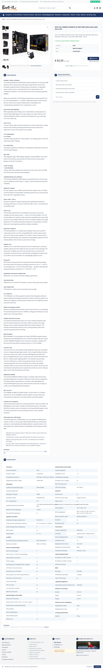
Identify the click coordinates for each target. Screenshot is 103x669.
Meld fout (46, 627)
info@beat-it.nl (58, 644)
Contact (4, 649)
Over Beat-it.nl (6, 642)
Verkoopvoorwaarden (7, 659)
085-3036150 (57, 642)
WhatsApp (57, 647)
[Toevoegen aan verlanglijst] (47, 27)
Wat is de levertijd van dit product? (64, 84)
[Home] (3, 15)
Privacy (4, 654)
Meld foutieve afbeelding (36, 65)
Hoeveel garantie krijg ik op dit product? (65, 88)
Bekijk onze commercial (81, 655)
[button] (30, 44)
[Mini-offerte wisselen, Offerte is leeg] (97, 8)
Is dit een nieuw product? (62, 81)
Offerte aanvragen (94, 61)
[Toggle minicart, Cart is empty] (100, 8)
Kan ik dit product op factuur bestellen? (65, 92)
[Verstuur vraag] (97, 97)
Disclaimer (5, 657)
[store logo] (9, 8)
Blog (94, 14)
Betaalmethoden (6, 645)
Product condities (6, 652)
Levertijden (5, 647)
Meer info (35, 666)
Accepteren (97, 666)
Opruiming (89, 14)
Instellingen (89, 666)
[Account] (95, 8)
